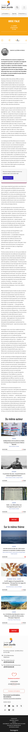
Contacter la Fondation (14, 691)
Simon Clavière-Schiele (17, 50)
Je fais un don (14, 681)
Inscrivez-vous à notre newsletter (12, 698)
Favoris (2, 40)
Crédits (14, 722)
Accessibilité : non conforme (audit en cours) (14, 723)
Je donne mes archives (14, 684)
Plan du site (14, 718)
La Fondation (5, 13)
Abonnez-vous (8, 178)
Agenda (14, 13)
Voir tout (14, 519)
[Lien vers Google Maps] (3, 655)
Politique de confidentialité (14, 725)
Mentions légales (14, 720)
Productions (22, 13)
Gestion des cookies (14, 727)
